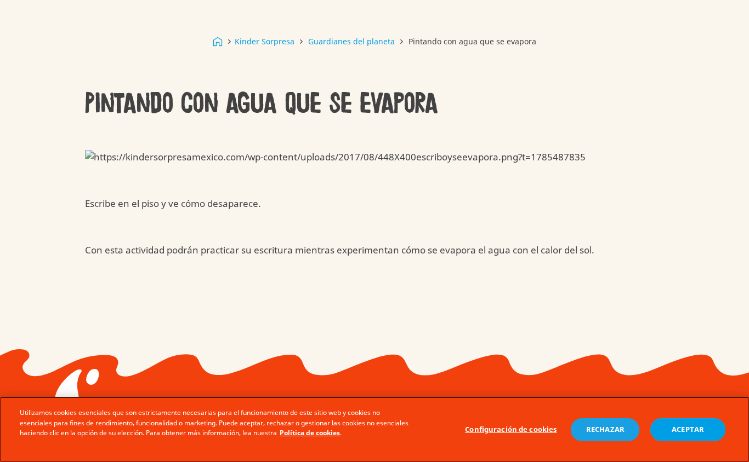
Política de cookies (310, 433)
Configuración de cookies (511, 430)
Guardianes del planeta (351, 41)
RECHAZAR (605, 430)
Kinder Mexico (218, 42)
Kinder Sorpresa (264, 41)
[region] (374, 429)
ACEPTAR (688, 430)
